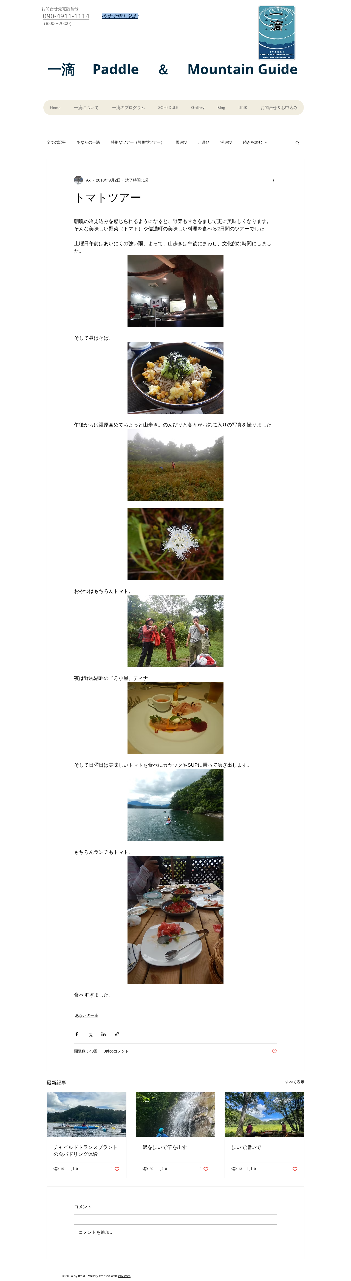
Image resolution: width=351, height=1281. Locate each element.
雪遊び (181, 142)
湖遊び (226, 142)
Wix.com (124, 1276)
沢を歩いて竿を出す (165, 1147)
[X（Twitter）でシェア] (90, 1034)
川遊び (204, 142)
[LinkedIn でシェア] (103, 1034)
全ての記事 (56, 142)
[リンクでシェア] (117, 1034)
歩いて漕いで (246, 1147)
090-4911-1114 (66, 16)
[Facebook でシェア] (76, 1034)
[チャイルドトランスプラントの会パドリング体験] (86, 1114)
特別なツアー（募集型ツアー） (138, 142)
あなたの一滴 (88, 142)
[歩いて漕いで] (264, 1114)
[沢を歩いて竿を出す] (175, 1114)
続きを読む (252, 142)
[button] (297, 142)
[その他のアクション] (273, 180)
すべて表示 (294, 1082)
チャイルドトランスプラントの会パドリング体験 (85, 1150)
